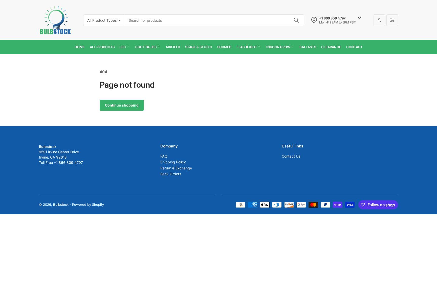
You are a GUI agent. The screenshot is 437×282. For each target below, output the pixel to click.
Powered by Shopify (88, 204)
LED (123, 47)
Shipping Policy (173, 162)
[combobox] (214, 20)
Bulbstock (61, 204)
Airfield (173, 47)
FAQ (163, 156)
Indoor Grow (278, 47)
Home (80, 47)
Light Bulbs (146, 47)
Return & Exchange (176, 168)
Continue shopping (122, 105)
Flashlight (246, 47)
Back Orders (170, 174)
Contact (354, 47)
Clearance (331, 47)
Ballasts (307, 47)
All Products (102, 47)
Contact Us (291, 156)
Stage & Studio (198, 47)
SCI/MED (224, 47)
